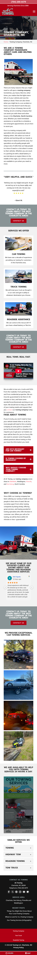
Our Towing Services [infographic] (19, 920)
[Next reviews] (31, 587)
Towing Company (18, 931)
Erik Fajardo (17, 577)
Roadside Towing (18, 940)
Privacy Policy (18, 947)
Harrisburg (10, 484)
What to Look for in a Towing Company (19, 917)
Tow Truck (18, 935)
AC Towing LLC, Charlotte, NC (21, 945)
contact (9, 410)
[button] (18, 654)
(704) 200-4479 (18, 1)
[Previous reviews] (5, 587)
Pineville (28, 481)
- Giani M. (18, 200)
